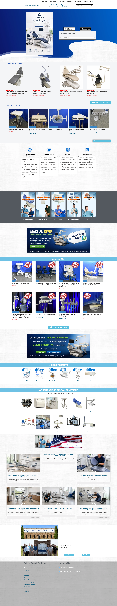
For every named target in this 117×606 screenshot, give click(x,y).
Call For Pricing (12, 134)
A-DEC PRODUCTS (58, 365)
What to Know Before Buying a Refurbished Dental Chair (58, 508)
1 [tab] (57, 139)
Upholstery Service (43, 219)
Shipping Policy (27, 579)
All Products (26, 570)
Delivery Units (65, 380)
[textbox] (78, 37)
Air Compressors (27, 411)
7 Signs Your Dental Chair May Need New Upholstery (93, 475)
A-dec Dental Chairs (14, 63)
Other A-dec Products (14, 106)
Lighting (58, 431)
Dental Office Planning (35, 517)
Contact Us (89, 219)
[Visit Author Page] (23, 472)
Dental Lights (52, 380)
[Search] (91, 5)
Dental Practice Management (33, 484)
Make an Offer (58, 259)
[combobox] (78, 37)
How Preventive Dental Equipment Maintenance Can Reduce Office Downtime (93, 509)
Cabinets (52, 411)
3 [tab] (60, 139)
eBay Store (26, 575)
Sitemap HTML (27, 588)
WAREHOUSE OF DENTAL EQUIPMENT (58, 390)
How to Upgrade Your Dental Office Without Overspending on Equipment (23, 476)
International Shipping (29, 582)
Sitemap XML (27, 586)
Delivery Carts (65, 411)
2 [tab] (58, 139)
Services (26, 572)
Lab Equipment (43, 431)
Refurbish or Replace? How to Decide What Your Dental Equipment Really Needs (58, 455)
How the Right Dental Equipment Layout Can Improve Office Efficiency (23, 509)
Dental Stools (39, 380)
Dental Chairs (27, 380)
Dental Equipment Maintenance (103, 517)
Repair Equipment (58, 219)
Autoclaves (39, 411)
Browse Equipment (28, 219)
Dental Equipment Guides (69, 463)
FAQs (25, 577)
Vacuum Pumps (73, 431)
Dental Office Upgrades (105, 482)
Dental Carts (77, 380)
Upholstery (90, 380)
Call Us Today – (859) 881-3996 (32, 5)
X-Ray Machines (89, 431)
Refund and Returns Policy (30, 584)
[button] (72, 1)
